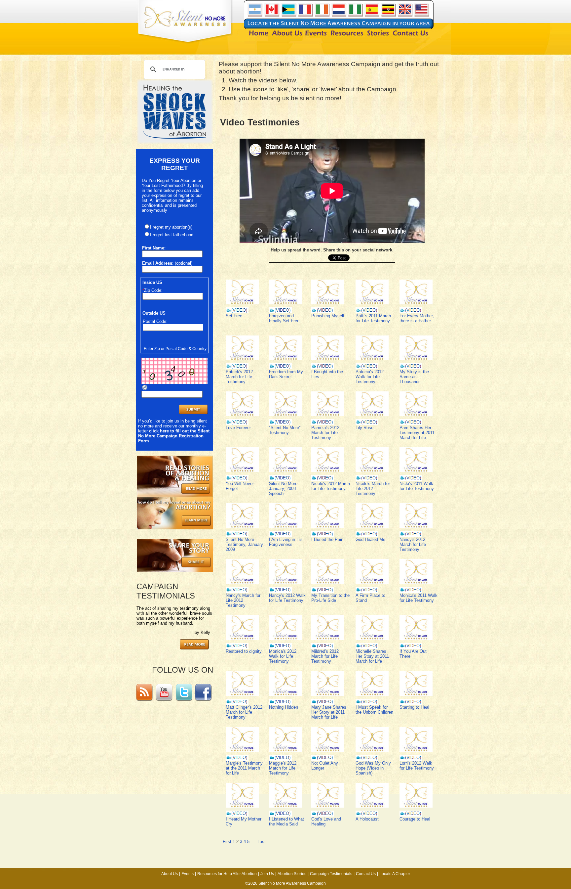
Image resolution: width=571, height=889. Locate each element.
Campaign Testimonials (331, 873)
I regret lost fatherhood (171, 234)
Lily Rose (364, 427)
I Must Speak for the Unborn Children (374, 710)
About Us (169, 873)
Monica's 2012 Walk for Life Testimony (282, 656)
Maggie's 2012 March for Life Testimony (282, 768)
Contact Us (366, 873)
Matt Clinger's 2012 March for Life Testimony (244, 712)
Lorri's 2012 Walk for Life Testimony (417, 766)
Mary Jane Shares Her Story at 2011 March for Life (328, 712)
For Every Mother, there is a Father (417, 318)
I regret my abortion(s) (171, 227)
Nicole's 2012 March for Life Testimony (330, 486)
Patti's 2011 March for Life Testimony (373, 318)
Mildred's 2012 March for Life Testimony (325, 656)
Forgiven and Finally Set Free (284, 318)
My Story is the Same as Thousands (414, 376)
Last (261, 841)
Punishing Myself (327, 315)
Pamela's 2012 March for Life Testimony (325, 432)
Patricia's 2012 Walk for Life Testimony (370, 376)
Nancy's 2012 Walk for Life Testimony (287, 598)
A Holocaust (367, 819)
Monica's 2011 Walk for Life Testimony (419, 598)
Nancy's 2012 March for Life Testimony (413, 544)
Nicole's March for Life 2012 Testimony (373, 488)
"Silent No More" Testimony (285, 430)
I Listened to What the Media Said (286, 821)
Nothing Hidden (283, 707)
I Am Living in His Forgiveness (286, 542)
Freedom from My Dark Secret (286, 374)
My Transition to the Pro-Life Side (330, 598)
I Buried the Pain (327, 539)
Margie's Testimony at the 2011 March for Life (244, 768)
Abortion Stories (292, 873)
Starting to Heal (414, 707)
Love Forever (238, 427)
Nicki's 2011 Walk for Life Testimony (417, 486)
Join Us (267, 873)
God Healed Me (370, 539)
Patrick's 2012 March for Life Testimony (239, 376)
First (227, 841)
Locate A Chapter (394, 873)
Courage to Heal (415, 819)
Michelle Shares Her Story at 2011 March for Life (372, 656)
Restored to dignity (244, 651)
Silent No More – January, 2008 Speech (285, 488)
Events (187, 873)
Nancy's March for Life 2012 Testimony (243, 600)
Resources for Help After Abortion (227, 873)
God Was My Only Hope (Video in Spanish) (373, 768)
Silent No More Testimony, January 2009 (244, 544)
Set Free (234, 315)
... (254, 841)
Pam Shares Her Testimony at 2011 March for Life (417, 432)
